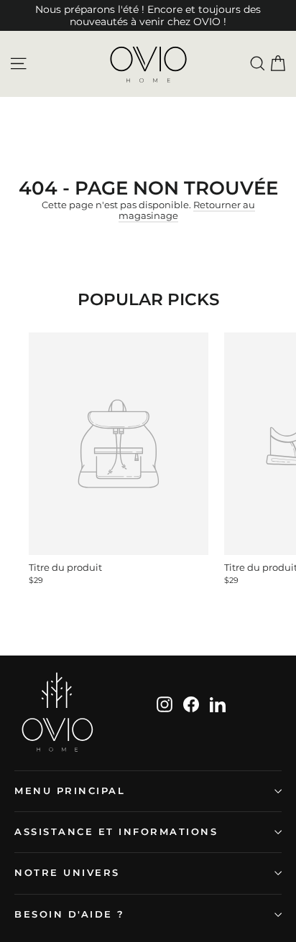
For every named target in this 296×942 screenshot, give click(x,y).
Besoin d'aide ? (69, 914)
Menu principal (69, 790)
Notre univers (67, 872)
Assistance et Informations (116, 831)
